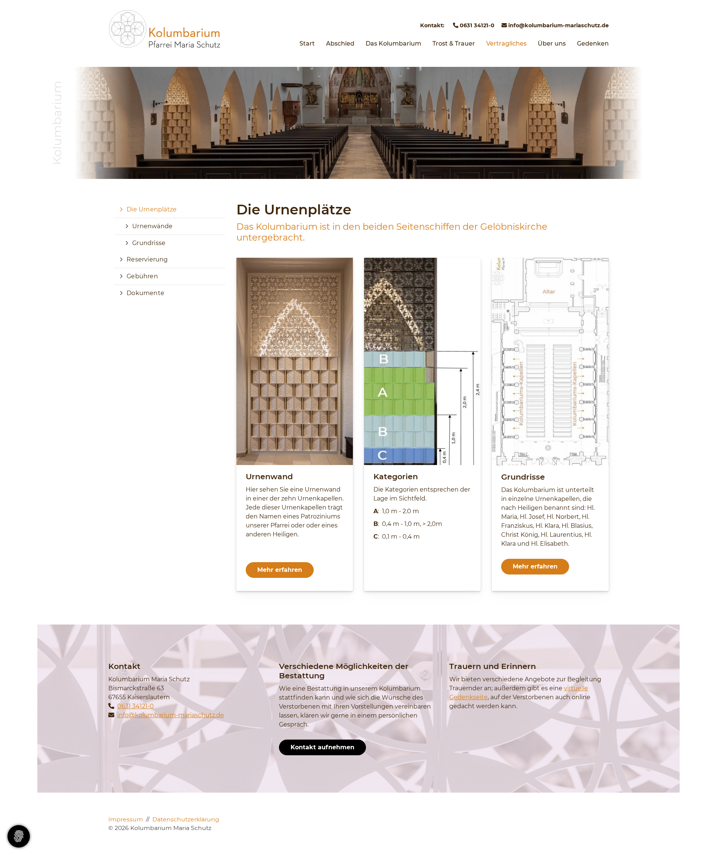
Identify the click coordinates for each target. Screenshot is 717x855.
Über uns (552, 43)
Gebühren (142, 276)
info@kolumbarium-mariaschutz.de (558, 25)
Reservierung (147, 259)
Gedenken (593, 43)
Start (307, 43)
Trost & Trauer (453, 43)
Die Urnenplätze (152, 209)
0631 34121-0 (476, 25)
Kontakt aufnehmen (322, 747)
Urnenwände (152, 226)
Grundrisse (148, 243)
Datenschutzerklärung (185, 819)
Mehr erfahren (279, 569)
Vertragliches (506, 43)
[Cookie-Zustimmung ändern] (18, 836)
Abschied (340, 43)
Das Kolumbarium (393, 43)
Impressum (125, 819)
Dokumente (145, 293)
